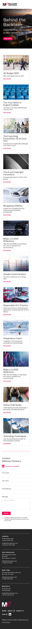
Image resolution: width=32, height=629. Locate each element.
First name (5, 473)
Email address (6, 489)
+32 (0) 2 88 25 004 (8, 595)
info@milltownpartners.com (10, 543)
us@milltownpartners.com (9, 561)
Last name (5, 481)
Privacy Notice (6, 622)
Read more (8, 38)
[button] (27, 4)
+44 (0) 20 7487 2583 (8, 545)
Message (5, 496)
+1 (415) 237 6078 (7, 563)
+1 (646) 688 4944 (7, 579)
